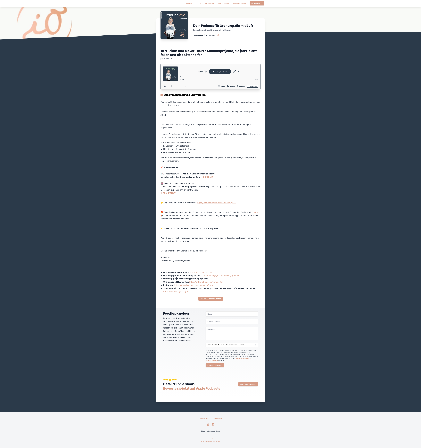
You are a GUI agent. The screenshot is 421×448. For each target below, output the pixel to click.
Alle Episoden (223, 3)
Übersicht (190, 3)
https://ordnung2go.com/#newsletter (206, 282)
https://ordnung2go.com (201, 272)
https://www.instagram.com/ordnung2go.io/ (216, 203)
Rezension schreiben (248, 384)
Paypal (255, 212)
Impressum (218, 418)
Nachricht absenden (214, 365)
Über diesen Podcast (206, 3)
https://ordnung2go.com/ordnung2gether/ (220, 275)
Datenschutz (204, 418)
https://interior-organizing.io (175, 291)
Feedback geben (239, 3)
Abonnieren (258, 3)
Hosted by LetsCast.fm (210, 439)
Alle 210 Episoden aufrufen (210, 299)
